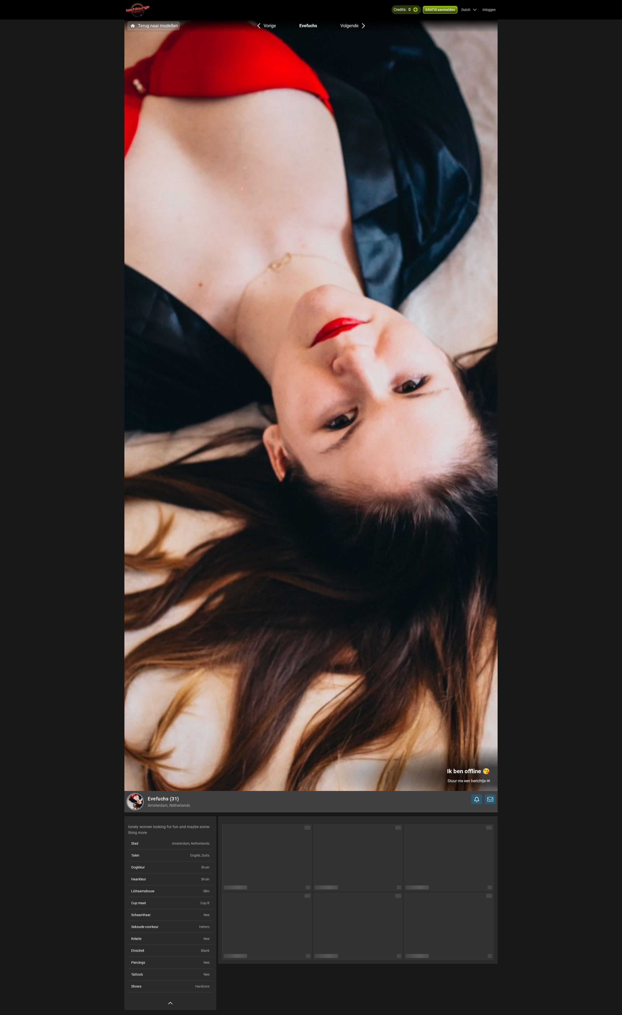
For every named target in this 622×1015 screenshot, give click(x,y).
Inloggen (489, 10)
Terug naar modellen (158, 25)
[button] (469, 10)
